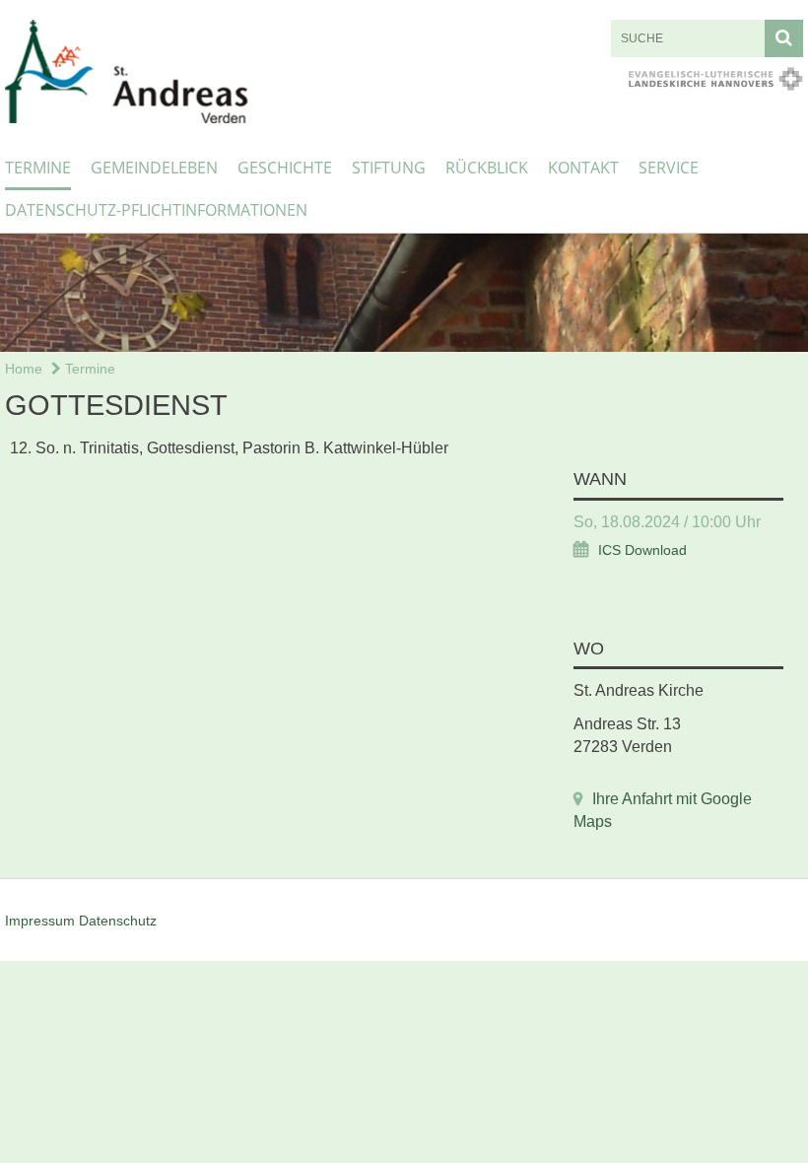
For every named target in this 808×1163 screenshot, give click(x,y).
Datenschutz (118, 920)
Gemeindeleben (154, 167)
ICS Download (642, 550)
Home (23, 368)
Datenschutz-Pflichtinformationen (156, 210)
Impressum (40, 920)
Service (669, 167)
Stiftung (389, 167)
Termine (38, 167)
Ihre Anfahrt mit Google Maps (662, 810)
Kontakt (583, 167)
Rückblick (486, 167)
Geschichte (284, 167)
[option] (404, 293)
